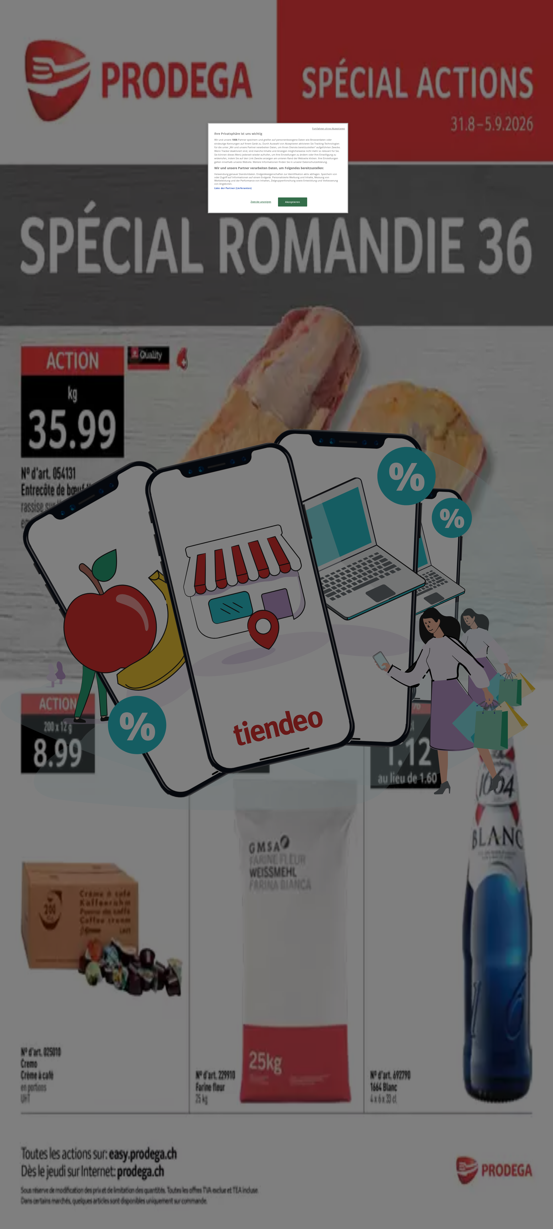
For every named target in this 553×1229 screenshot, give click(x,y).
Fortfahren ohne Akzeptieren (328, 128)
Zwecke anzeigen (261, 201)
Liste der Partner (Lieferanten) (233, 188)
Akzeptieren (292, 202)
